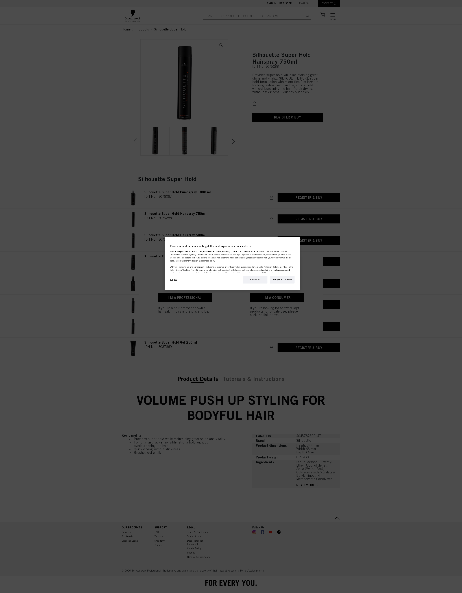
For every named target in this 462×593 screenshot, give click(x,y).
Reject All (255, 279)
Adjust (173, 279)
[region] (232, 263)
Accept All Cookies (282, 279)
